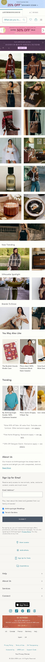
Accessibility (10, 650)
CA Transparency (32, 645)
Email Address (8, 490)
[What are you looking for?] (24, 19)
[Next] (43, 30)
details (37, 428)
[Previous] (2, 30)
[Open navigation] (41, 19)
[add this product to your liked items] (16, 342)
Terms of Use (20, 645)
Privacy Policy (26, 532)
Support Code (31, 650)
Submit (22, 519)
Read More (6, 468)
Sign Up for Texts (24, 558)
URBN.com (20, 650)
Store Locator (24, 542)
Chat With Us (24, 566)
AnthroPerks (24, 550)
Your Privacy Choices (22, 654)
